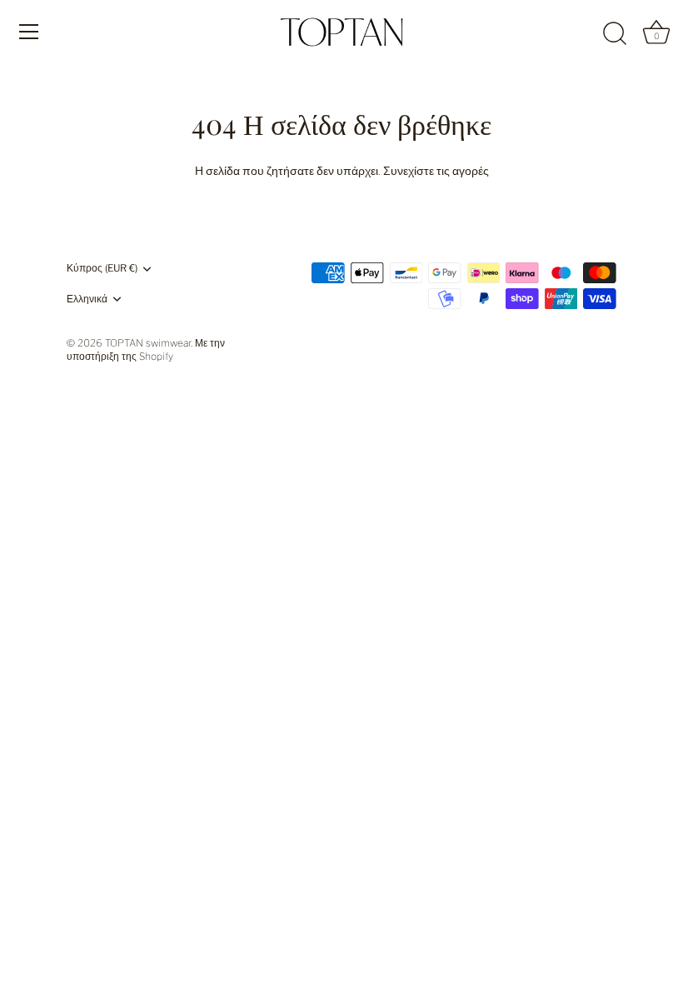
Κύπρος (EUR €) (102, 268)
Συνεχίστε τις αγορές (436, 170)
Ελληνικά (87, 299)
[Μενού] (29, 31)
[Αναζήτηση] (614, 34)
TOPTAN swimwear (148, 343)
